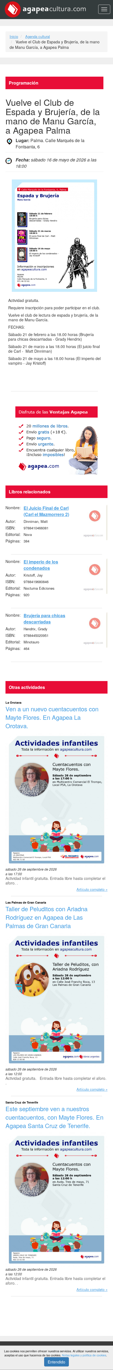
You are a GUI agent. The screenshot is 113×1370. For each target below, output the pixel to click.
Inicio (14, 36)
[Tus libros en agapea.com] (56, 440)
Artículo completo (90, 889)
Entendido (56, 1362)
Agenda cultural (37, 36)
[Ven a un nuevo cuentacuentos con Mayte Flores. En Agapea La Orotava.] (56, 800)
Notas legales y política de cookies (84, 1355)
